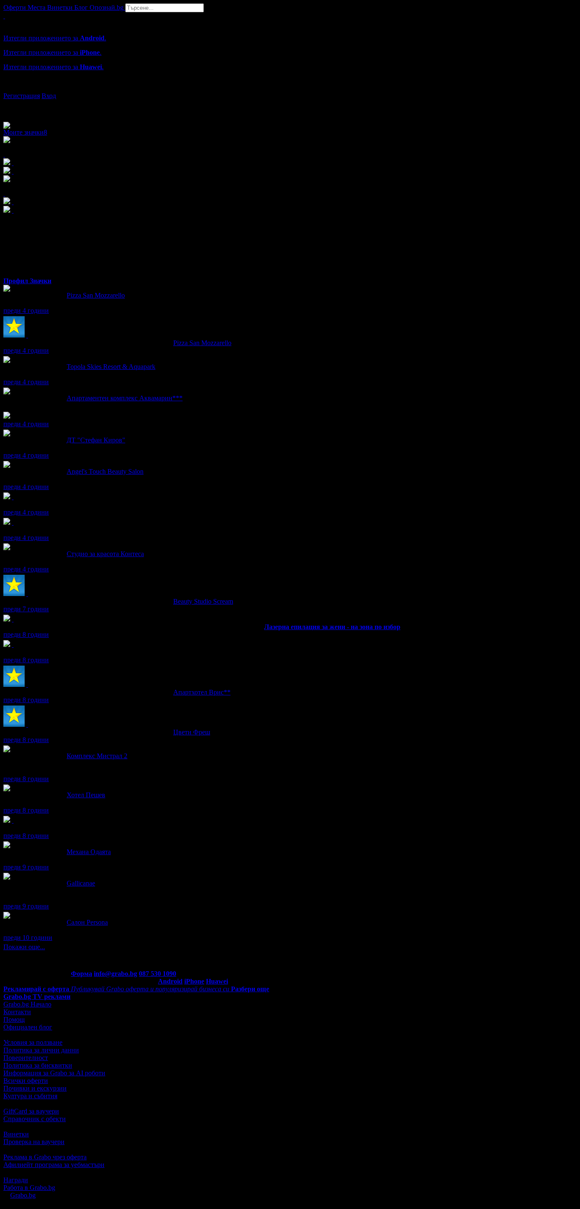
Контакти (17, 1011)
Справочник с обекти (34, 1118)
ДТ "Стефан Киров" (96, 440)
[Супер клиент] (27, 335)
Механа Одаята (89, 851)
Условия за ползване (32, 1042)
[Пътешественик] (13, 820)
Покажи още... (24, 946)
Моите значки (25, 132)
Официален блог (27, 1027)
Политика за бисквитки (37, 1065)
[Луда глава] (13, 522)
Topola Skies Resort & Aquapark (111, 366)
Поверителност (25, 1057)
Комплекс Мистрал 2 (97, 755)
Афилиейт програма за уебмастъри (53, 1164)
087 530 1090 (157, 973)
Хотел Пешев (86, 795)
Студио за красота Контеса (105, 553)
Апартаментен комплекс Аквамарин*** (125, 398)
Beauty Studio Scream (203, 601)
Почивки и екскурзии (35, 1088)
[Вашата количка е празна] (4, 16)
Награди (15, 1180)
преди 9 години (26, 867)
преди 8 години (26, 634)
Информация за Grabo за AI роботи (54, 1073)
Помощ (14, 1019)
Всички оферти (25, 1080)
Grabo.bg (23, 1195)
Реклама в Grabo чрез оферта (45, 1157)
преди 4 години (26, 310)
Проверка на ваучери (34, 1141)
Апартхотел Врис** (202, 692)
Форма (81, 973)
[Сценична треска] (13, 496)
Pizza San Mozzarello (96, 295)
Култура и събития (30, 1095)
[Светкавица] (13, 619)
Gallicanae (81, 883)
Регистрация (21, 95)
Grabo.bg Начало (27, 1004)
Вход (49, 95)
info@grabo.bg (115, 973)
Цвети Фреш (191, 732)
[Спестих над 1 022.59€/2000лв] (13, 644)
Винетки (16, 1134)
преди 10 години (27, 937)
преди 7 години (26, 609)
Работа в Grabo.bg (29, 1187)
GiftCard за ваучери (31, 1111)
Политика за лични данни (41, 1050)
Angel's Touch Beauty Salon (105, 471)
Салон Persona (87, 922)
